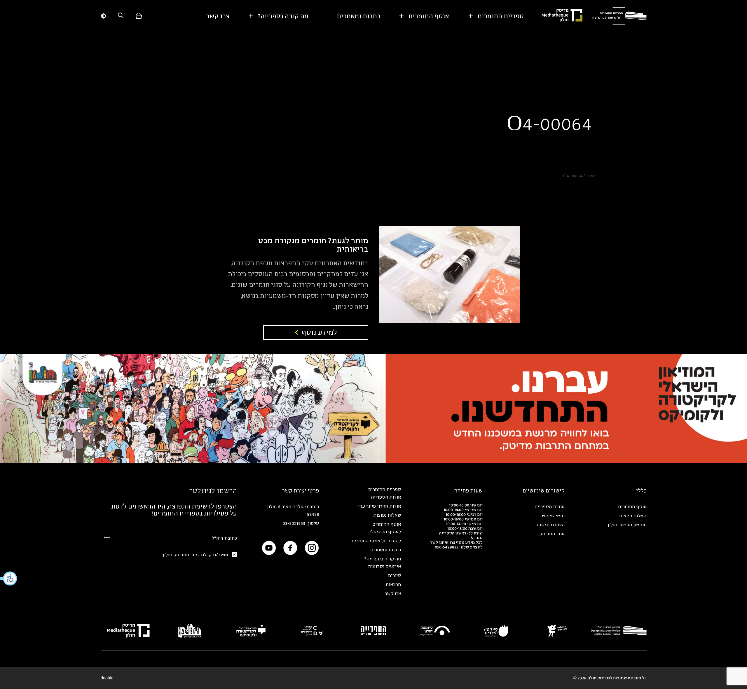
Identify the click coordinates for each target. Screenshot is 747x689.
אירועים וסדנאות (384, 566)
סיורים (394, 575)
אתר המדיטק (552, 533)
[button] (9, 578)
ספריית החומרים (500, 16)
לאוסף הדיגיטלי (385, 531)
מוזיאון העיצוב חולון (627, 524)
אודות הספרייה (550, 506)
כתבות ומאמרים (358, 16)
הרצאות (393, 584)
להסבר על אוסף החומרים (376, 540)
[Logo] (619, 16)
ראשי (590, 175)
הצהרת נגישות (550, 524)
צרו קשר (218, 16)
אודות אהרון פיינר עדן (379, 506)
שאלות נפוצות (633, 515)
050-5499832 (446, 547)
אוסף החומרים (428, 16)
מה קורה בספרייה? (283, 16)
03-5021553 (293, 523)
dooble (107, 678)
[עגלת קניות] (139, 16)
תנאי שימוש (553, 515)
